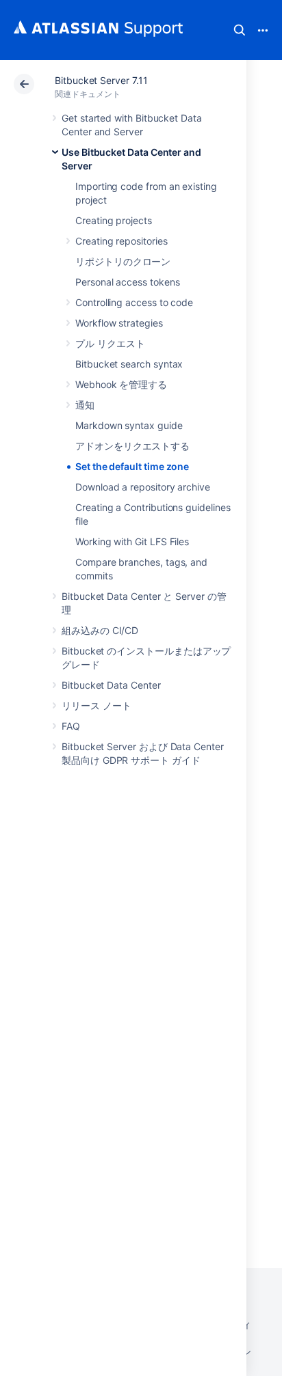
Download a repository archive (142, 487)
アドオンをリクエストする (132, 446)
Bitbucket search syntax (129, 364)
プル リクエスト (109, 343)
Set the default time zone (132, 466)
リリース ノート (96, 705)
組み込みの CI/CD (100, 630)
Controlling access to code (134, 302)
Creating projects (113, 220)
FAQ (71, 726)
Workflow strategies (119, 323)
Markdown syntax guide (129, 425)
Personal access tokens (127, 282)
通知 (84, 405)
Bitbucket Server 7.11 (101, 80)
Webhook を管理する (121, 384)
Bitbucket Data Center (111, 685)
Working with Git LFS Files (132, 541)
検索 (240, 30)
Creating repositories (121, 241)
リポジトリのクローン (122, 261)
